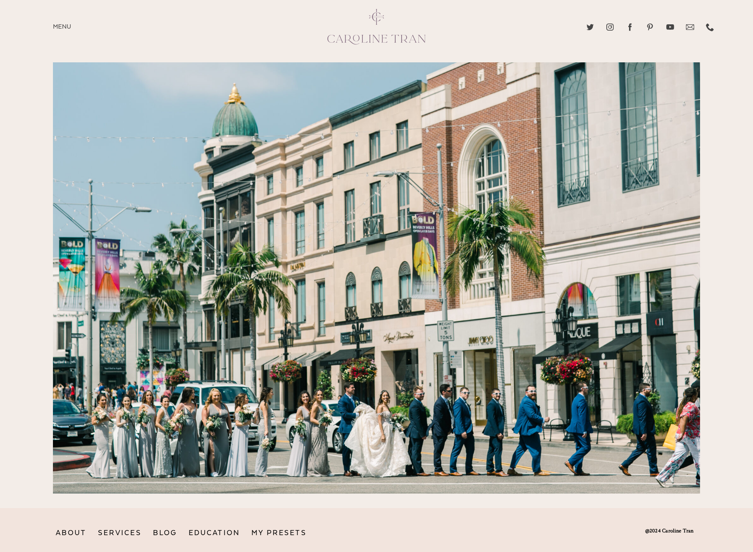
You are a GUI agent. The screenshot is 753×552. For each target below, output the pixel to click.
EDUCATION (214, 533)
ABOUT (71, 533)
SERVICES (120, 533)
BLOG (165, 533)
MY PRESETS (279, 533)
